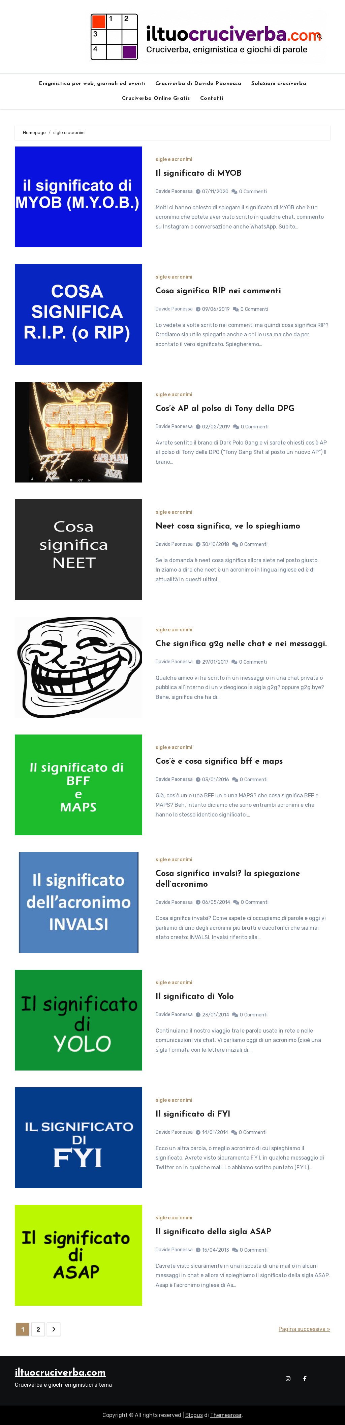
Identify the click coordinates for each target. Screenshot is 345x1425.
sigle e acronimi (174, 159)
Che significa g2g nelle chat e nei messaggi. (241, 644)
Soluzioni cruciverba (278, 83)
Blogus (194, 1415)
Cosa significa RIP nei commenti (218, 291)
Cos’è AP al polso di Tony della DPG (225, 409)
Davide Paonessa (174, 191)
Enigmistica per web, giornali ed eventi (92, 83)
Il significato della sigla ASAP (213, 1232)
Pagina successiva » (304, 1329)
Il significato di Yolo (195, 997)
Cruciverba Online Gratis (156, 98)
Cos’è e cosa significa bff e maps (219, 762)
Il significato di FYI (193, 1114)
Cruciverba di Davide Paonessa (198, 83)
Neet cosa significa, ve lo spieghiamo (228, 526)
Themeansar (226, 1415)
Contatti (211, 98)
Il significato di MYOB (199, 174)
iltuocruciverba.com (60, 1373)
